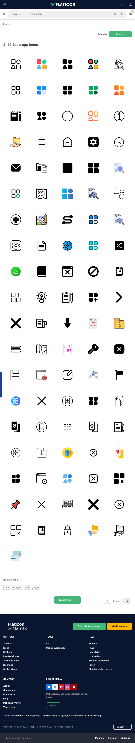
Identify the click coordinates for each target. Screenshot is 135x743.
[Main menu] (15, 401)
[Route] (41, 219)
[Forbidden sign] (93, 271)
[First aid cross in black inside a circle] (15, 219)
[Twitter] (55, 687)
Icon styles (94, 652)
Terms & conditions (13, 715)
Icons (6, 24)
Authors (7, 643)
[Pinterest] (61, 687)
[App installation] (119, 271)
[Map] (41, 193)
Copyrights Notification (71, 715)
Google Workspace (56, 648)
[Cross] (119, 245)
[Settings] (93, 142)
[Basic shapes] (119, 193)
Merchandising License (101, 669)
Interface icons (11, 656)
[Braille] (67, 349)
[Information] (119, 116)
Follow (92, 665)
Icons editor (95, 656)
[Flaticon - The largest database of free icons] (63, 4)
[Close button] (41, 504)
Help (91, 636)
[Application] (15, 64)
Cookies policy (49, 715)
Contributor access (89, 626)
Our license (9, 694)
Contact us (9, 690)
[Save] (15, 375)
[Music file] (93, 323)
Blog (5, 698)
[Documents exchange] (119, 401)
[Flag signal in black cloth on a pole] (119, 375)
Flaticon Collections (99, 660)
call (27, 587)
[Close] (15, 323)
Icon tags (8, 665)
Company (8, 679)
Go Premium (119, 626)
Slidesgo (125, 738)
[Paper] (41, 323)
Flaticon (112, 738)
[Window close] (67, 271)
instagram (17, 587)
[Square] (67, 168)
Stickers (7, 652)
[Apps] (15, 297)
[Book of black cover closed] (41, 271)
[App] (41, 142)
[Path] (41, 349)
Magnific (100, 738)
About (6, 685)
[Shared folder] (15, 142)
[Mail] (15, 168)
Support (93, 643)
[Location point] (67, 219)
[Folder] (119, 323)
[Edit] (67, 375)
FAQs (91, 648)
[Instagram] (67, 687)
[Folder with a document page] (41, 168)
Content (8, 636)
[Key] (93, 349)
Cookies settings (94, 715)
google (35, 587)
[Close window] (41, 375)
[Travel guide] (15, 426)
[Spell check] (119, 64)
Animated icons (11, 660)
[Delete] (93, 504)
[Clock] (119, 142)
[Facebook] (49, 687)
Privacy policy (33, 715)
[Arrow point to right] (119, 297)
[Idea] (41, 297)
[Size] (15, 556)
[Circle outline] (67, 116)
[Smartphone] (41, 426)
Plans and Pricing (12, 702)
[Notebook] (15, 116)
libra (6, 587)
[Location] (67, 504)
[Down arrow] (67, 323)
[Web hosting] (93, 375)
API (48, 643)
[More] (67, 193)
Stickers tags (10, 669)
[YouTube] (74, 687)
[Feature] (41, 116)
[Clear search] (115, 14)
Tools (50, 636)
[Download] (15, 271)
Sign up (53, 705)
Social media (54, 679)
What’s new (9, 707)
